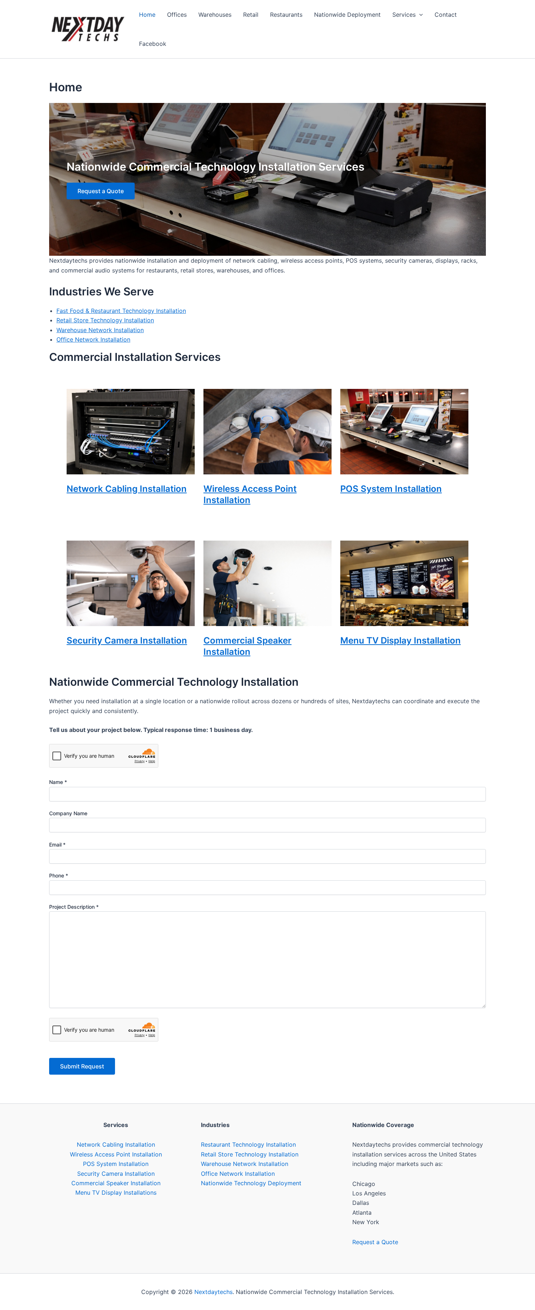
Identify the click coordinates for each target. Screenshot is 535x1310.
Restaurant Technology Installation (248, 1144)
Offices (177, 14)
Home (147, 14)
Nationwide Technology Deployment (251, 1183)
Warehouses (214, 14)
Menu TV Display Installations (115, 1192)
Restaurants (286, 14)
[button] (419, 14)
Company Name (68, 813)
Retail (250, 14)
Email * (57, 844)
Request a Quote (101, 191)
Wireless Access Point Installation (116, 1154)
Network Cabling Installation (127, 488)
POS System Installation (391, 488)
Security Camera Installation (127, 640)
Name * (58, 782)
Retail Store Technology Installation (105, 320)
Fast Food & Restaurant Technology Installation (121, 310)
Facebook (152, 43)
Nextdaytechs (213, 1291)
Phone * (58, 875)
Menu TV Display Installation (400, 640)
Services (404, 14)
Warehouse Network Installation (100, 330)
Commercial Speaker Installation (115, 1183)
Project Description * (74, 907)
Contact (446, 14)
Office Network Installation (93, 339)
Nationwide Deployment (347, 14)
